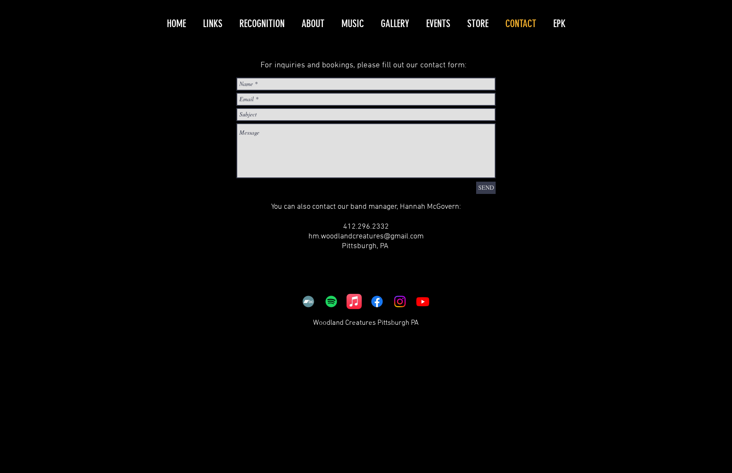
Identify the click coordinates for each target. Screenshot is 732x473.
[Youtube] (422, 301)
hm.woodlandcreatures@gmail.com (366, 236)
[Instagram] (400, 301)
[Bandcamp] (308, 301)
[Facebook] (377, 301)
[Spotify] (331, 301)
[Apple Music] (354, 301)
